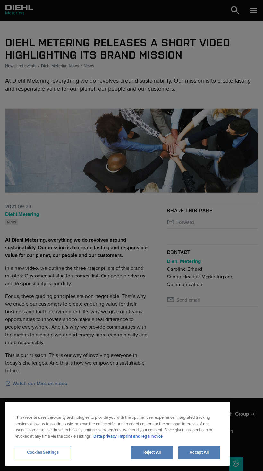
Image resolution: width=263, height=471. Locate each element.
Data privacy (105, 436)
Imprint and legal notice (140, 436)
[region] (117, 434)
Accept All (199, 452)
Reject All (152, 452)
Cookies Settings (43, 452)
